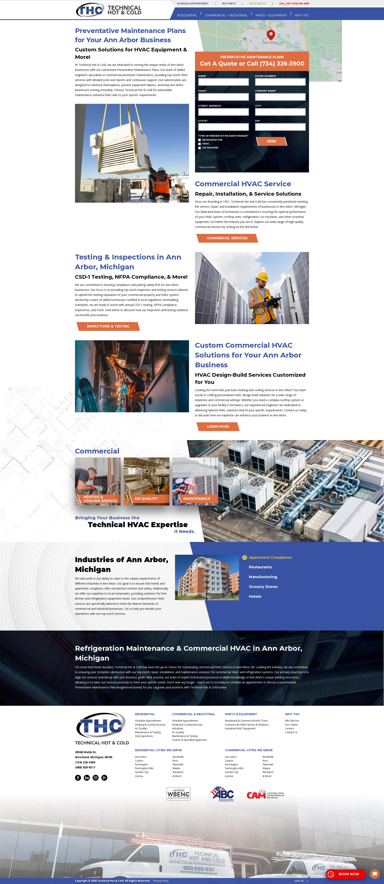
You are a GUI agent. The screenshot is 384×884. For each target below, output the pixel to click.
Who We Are (292, 720)
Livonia (139, 776)
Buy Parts (229, 3)
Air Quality (141, 728)
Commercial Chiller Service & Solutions (247, 724)
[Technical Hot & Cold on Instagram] (96, 778)
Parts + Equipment (271, 15)
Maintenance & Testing (148, 732)
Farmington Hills (144, 768)
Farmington (141, 764)
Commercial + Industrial (226, 15)
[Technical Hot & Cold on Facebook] (78, 778)
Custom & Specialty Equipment (189, 740)
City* (258, 105)
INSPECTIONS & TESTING (108, 326)
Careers (289, 728)
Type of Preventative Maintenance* (223, 135)
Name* (202, 76)
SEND (271, 141)
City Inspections (144, 736)
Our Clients (291, 724)
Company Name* (265, 90)
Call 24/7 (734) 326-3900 (294, 3)
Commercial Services (227, 238)
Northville (178, 757)
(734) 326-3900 (282, 63)
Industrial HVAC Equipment (240, 728)
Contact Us (291, 732)
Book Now (349, 874)
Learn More (218, 426)
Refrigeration (212, 139)
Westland (178, 772)
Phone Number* (265, 76)
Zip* (257, 120)
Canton (139, 760)
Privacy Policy (160, 880)
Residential (187, 15)
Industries (177, 728)
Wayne (176, 768)
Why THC (302, 15)
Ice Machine (210, 147)
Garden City (141, 772)
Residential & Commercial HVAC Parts (246, 720)
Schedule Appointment (193, 3)
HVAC (205, 143)
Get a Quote (257, 3)
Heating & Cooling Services (150, 724)
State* (203, 120)
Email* (202, 90)
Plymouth (178, 764)
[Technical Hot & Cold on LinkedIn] (87, 778)
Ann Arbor (141, 757)
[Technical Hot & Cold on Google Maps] (104, 778)
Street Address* (209, 105)
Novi (175, 760)
